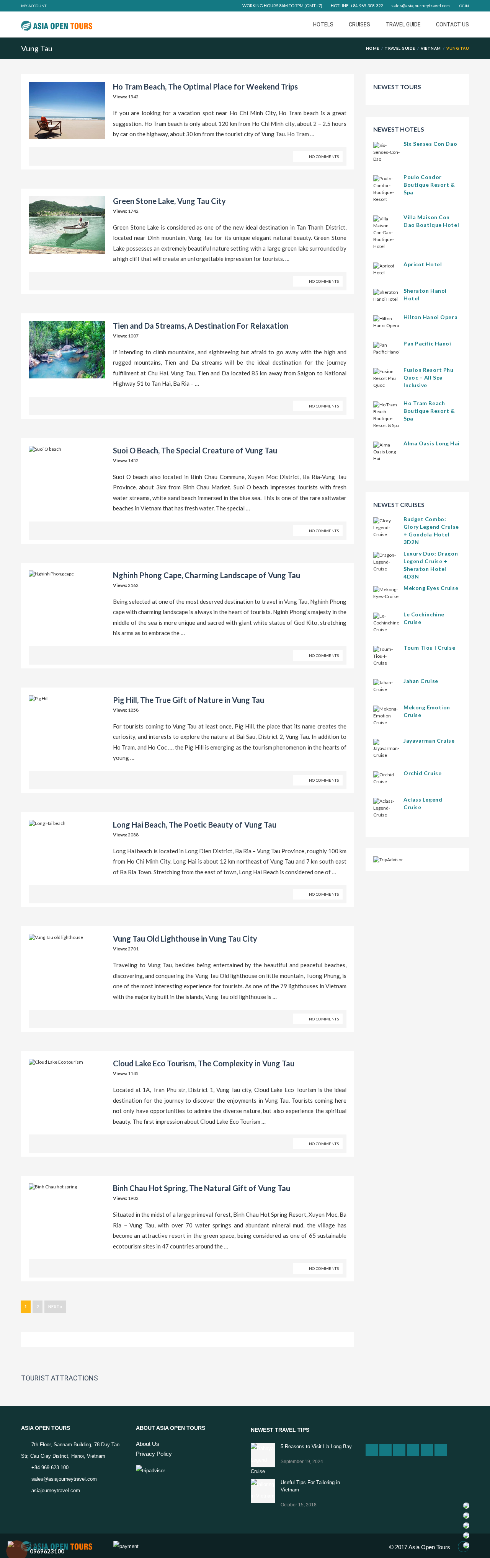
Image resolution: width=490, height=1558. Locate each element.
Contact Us (452, 24)
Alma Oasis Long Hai (431, 443)
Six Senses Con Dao (430, 143)
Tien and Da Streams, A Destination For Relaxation (200, 325)
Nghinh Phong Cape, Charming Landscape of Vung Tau (206, 575)
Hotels (323, 24)
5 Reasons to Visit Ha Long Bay (316, 1446)
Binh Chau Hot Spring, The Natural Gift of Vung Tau (201, 1188)
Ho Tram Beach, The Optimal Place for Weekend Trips (205, 86)
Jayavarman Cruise (429, 740)
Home (372, 48)
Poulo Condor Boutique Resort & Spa (429, 185)
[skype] (440, 1450)
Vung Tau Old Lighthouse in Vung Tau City (185, 938)
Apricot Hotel (422, 264)
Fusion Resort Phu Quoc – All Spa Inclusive (428, 377)
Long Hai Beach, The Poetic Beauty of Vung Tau (194, 824)
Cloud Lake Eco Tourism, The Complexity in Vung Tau (203, 1063)
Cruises (359, 24)
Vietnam (431, 48)
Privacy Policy (154, 1453)
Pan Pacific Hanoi (427, 343)
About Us (147, 1444)
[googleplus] (372, 1450)
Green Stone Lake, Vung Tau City (169, 200)
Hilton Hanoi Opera (430, 317)
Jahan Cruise (420, 681)
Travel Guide (403, 24)
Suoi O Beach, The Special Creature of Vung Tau (195, 450)
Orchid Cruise (422, 773)
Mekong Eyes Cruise (430, 588)
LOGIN (463, 5)
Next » (55, 1306)
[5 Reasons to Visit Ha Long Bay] (263, 1455)
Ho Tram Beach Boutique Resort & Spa (429, 411)
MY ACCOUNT (33, 5)
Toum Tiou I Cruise (429, 647)
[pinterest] (427, 1450)
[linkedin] (399, 1450)
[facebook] (385, 1450)
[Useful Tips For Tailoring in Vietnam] (263, 1491)
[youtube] (413, 1450)
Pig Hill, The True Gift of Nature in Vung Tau (188, 699)
